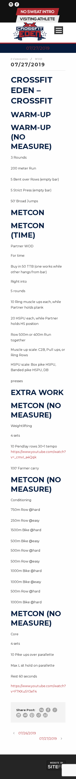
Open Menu (58, 30)
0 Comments (19, 59)
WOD (38, 59)
